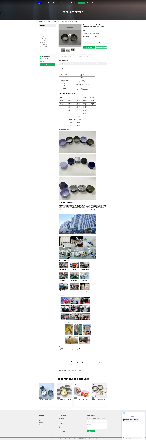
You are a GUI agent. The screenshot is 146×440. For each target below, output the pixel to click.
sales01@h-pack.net (46, 56)
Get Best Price (89, 47)
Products (62, 2)
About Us (55, 2)
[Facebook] (62, 431)
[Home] (40, 3)
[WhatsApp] (41, 61)
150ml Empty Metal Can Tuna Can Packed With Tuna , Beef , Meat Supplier (64, 400)
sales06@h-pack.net (64, 428)
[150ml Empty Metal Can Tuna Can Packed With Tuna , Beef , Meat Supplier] (64, 391)
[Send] (143, 438)
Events (67, 2)
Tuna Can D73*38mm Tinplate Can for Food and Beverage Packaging (46, 400)
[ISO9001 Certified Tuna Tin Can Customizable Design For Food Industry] (81, 391)
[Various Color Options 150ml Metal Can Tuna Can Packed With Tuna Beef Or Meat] (99, 391)
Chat (81, 2)
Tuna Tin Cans (78, 370)
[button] (41, 394)
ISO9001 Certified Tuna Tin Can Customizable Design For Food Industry (80, 400)
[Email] (44, 61)
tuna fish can (64, 370)
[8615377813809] (64, 431)
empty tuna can (71, 370)
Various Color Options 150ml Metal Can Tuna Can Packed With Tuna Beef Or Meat (99, 400)
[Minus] (143, 413)
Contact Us (73, 2)
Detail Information (66, 56)
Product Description (83, 56)
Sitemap (53, 438)
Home (49, 2)
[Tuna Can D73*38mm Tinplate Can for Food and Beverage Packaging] (46, 391)
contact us (91, 431)
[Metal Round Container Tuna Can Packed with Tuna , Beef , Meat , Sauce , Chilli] (70, 35)
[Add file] (123, 438)
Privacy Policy (48, 438)
